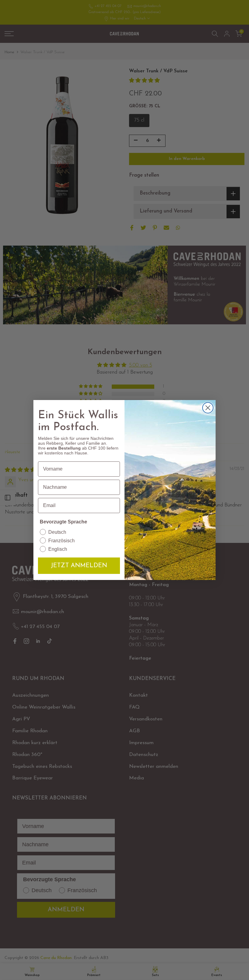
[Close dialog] (208, 407)
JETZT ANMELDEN (79, 566)
